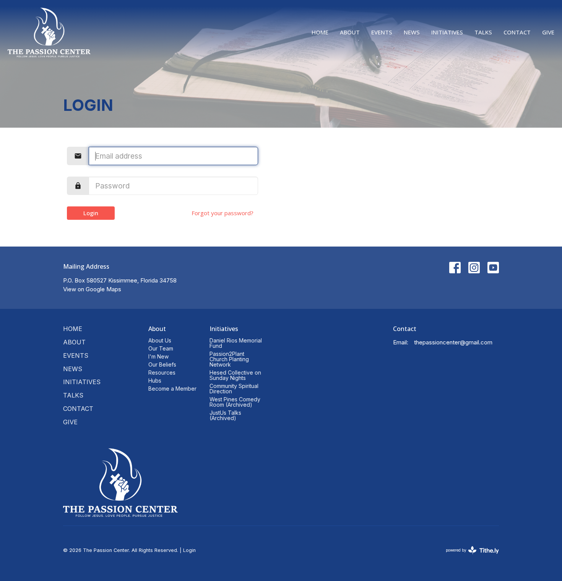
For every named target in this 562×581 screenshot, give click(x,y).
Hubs (154, 380)
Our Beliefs (162, 364)
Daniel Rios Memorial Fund (236, 343)
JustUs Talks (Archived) (225, 415)
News (412, 32)
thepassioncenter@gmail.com (453, 342)
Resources (161, 372)
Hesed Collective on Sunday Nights (235, 375)
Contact (517, 32)
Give (548, 32)
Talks (483, 32)
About (350, 32)
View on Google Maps (92, 289)
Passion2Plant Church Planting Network (229, 359)
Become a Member (172, 388)
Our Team (160, 348)
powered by (468, 557)
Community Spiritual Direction (234, 388)
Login (90, 213)
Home (320, 32)
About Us (159, 340)
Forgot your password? (222, 213)
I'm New (158, 356)
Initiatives (447, 32)
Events (381, 32)
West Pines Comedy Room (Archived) (235, 402)
